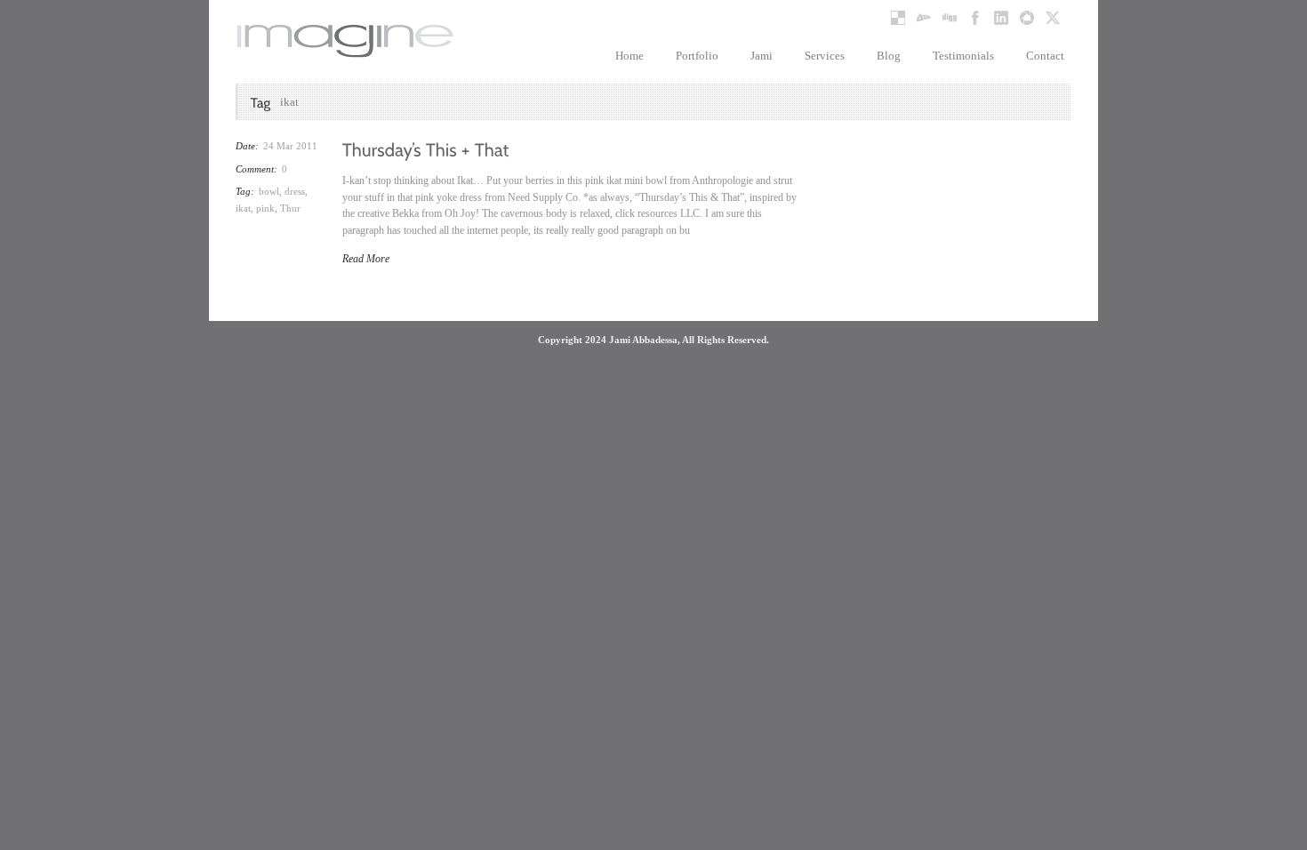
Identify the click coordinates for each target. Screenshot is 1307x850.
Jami (761, 55)
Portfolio (697, 55)
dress (295, 191)
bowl (269, 191)
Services (825, 55)
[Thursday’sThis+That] (425, 148)
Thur (290, 208)
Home (629, 55)
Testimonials (963, 55)
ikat (243, 208)
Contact (1045, 55)
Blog (889, 55)
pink (265, 208)
